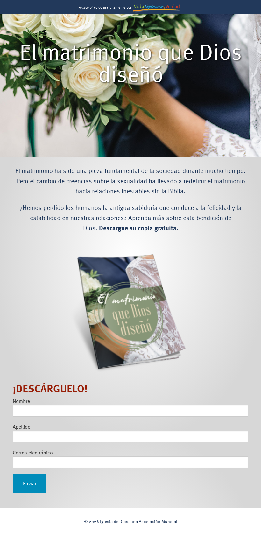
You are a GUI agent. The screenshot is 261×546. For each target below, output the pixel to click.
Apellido (22, 427)
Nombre (21, 401)
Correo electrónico (33, 452)
